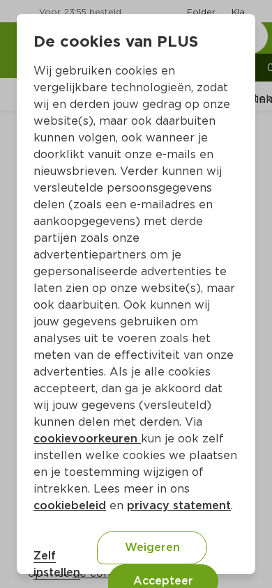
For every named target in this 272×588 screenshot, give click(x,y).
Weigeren (152, 547)
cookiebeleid (69, 505)
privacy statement (179, 505)
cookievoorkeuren (87, 438)
